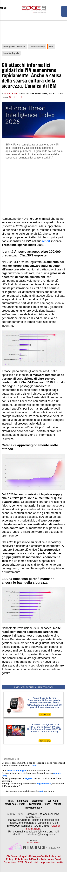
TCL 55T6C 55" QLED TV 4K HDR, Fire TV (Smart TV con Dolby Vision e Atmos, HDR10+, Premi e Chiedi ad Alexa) (44, 728)
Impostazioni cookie (51, 862)
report (46, 241)
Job (36, 862)
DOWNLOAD (10, 804)
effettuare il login (16, 770)
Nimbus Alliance (33, 842)
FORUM (57, 804)
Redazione (46, 859)
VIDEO (47, 804)
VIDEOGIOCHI (38, 801)
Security (16, 97)
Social (28, 862)
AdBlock (33, 859)
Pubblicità (21, 859)
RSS (20, 862)
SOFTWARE (53, 801)
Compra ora (45, 714)
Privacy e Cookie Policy (42, 856)
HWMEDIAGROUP (33, 807)
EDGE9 (22, 804)
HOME (10, 801)
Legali (23, 856)
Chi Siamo (12, 856)
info (34, 765)
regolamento (44, 783)
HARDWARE (22, 801)
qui (41, 791)
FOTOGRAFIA (35, 804)
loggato (29, 778)
